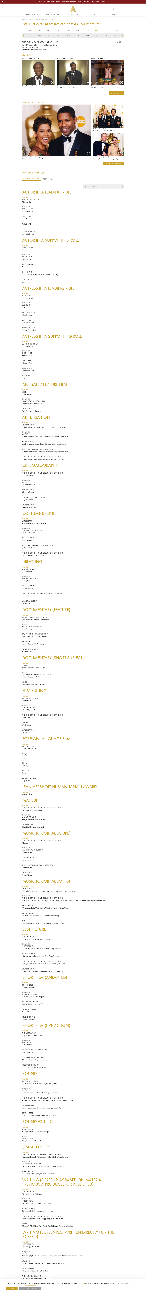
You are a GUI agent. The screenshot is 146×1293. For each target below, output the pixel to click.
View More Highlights (116, 93)
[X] (122, 42)
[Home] (73, 8)
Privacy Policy (81, 1283)
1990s (87, 31)
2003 (39, 35)
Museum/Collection (52, 15)
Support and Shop (73, 15)
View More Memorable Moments (113, 163)
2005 (58, 35)
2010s (107, 31)
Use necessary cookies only (30, 1288)
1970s (68, 31)
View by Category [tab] (32, 179)
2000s (97, 31)
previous (23, 30)
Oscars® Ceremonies (41, 19)
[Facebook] (120, 42)
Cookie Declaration (31, 1285)
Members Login (125, 9)
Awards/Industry (32, 15)
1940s (39, 31)
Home (23, 19)
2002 (29, 35)
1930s (30, 31)
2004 (49, 35)
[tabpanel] (73, 732)
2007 (77, 35)
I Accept (12, 1288)
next (122, 30)
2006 (68, 35)
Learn (93, 15)
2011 (116, 35)
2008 (87, 35)
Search (117, 9)
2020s (116, 31)
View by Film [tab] (48, 179)
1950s (49, 31)
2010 (106, 35)
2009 (97, 35)
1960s (58, 31)
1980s (78, 31)
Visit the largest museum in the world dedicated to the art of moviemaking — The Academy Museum (73, 2)
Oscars (30, 19)
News (114, 15)
